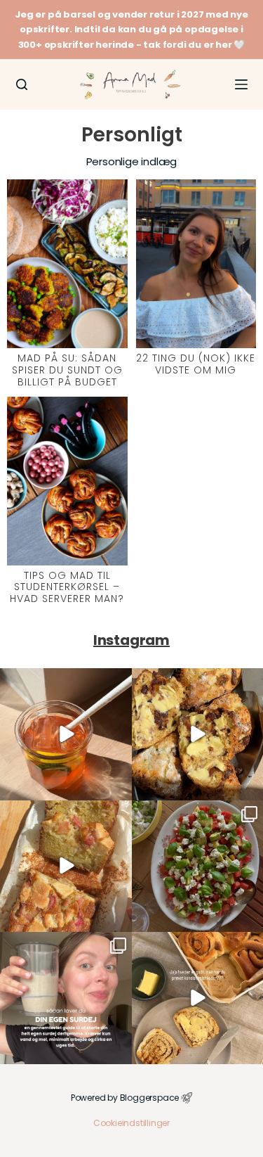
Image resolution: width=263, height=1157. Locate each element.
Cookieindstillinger (131, 1123)
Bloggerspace (150, 1098)
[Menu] (241, 84)
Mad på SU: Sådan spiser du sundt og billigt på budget (67, 370)
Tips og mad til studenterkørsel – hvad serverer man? (67, 587)
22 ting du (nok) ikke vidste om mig (195, 364)
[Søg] (21, 84)
